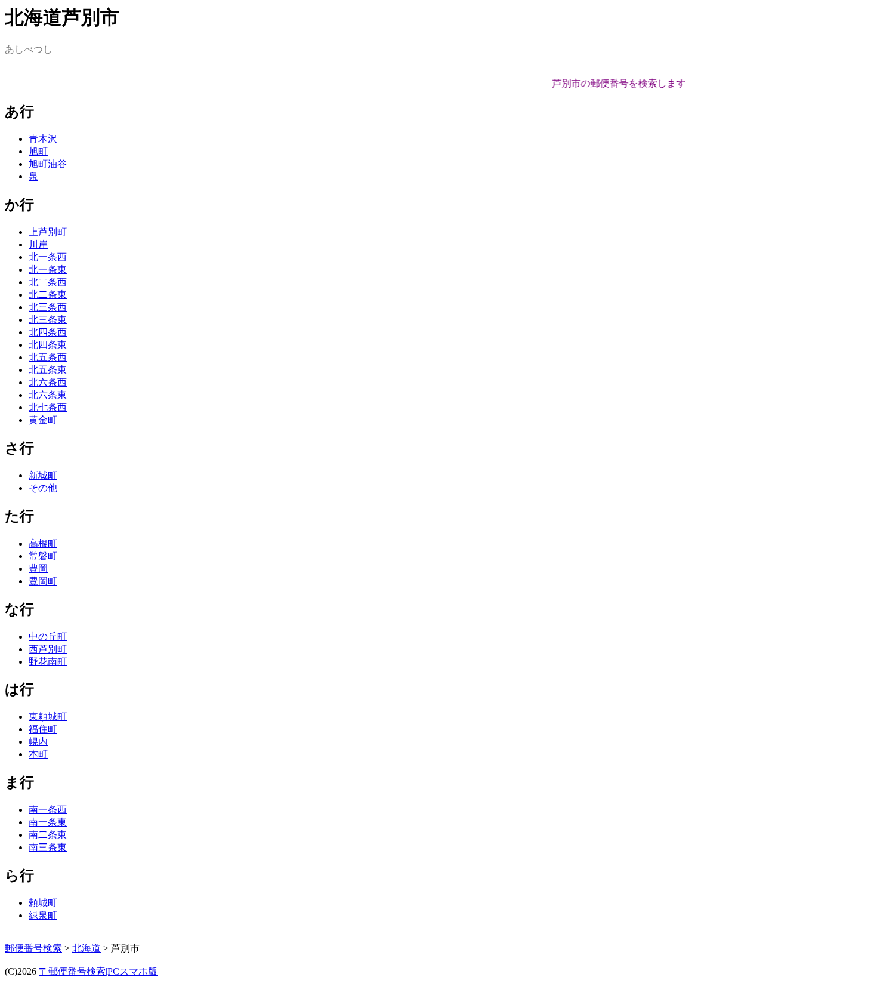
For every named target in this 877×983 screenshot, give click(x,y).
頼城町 (43, 903)
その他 (43, 488)
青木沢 (43, 139)
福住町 (43, 729)
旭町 (38, 151)
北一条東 (48, 269)
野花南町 (48, 662)
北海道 (86, 948)
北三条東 (48, 320)
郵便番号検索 (33, 948)
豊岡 (38, 568)
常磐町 (43, 556)
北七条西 (48, 407)
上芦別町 (48, 232)
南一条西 (48, 810)
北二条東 (48, 294)
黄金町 (43, 420)
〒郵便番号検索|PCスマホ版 (98, 971)
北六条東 (48, 395)
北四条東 (48, 345)
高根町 (43, 543)
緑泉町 (43, 915)
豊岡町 (43, 581)
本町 (38, 754)
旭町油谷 (48, 164)
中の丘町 (48, 636)
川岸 (38, 244)
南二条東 (48, 835)
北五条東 (48, 370)
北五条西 (48, 357)
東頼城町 (48, 716)
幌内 (38, 742)
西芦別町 (48, 649)
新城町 (43, 475)
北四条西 (48, 332)
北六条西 (48, 382)
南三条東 (48, 847)
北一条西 (48, 257)
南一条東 (48, 822)
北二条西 (48, 282)
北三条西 (48, 307)
